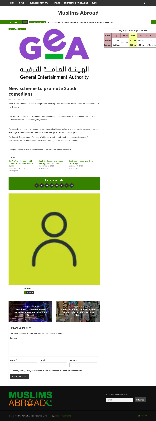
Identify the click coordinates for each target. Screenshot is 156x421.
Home (12, 3)
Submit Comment (19, 376)
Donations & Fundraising (76, 3)
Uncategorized (37, 22)
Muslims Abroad (78, 12)
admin (12, 99)
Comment (14, 338)
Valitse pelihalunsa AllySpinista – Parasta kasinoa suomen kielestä (79, 22)
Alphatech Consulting (62, 416)
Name (13, 360)
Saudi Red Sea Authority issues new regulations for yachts (51, 162)
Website (30, 292)
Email (43, 360)
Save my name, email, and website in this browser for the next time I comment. (47, 370)
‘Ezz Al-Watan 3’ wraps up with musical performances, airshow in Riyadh (22, 163)
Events (57, 3)
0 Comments (36, 99)
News (21, 3)
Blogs (94, 3)
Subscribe (143, 416)
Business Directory (39, 3)
